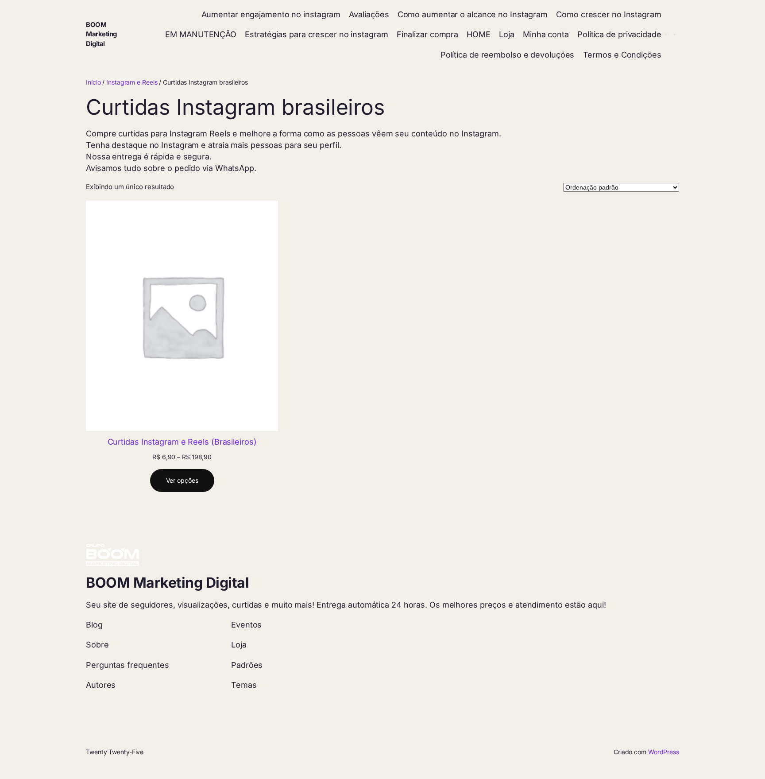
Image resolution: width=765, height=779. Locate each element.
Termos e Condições (622, 54)
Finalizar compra (427, 34)
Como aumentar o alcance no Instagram (473, 14)
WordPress (663, 752)
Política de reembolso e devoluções (507, 54)
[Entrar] (665, 35)
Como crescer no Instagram (608, 14)
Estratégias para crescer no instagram (316, 34)
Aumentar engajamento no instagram (271, 14)
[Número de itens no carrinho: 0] (674, 35)
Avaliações (369, 14)
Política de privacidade (619, 34)
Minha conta (546, 34)
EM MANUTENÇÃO (200, 34)
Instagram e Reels (131, 82)
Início (93, 82)
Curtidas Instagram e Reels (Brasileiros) (182, 441)
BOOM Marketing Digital (101, 34)
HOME (479, 34)
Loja (506, 34)
